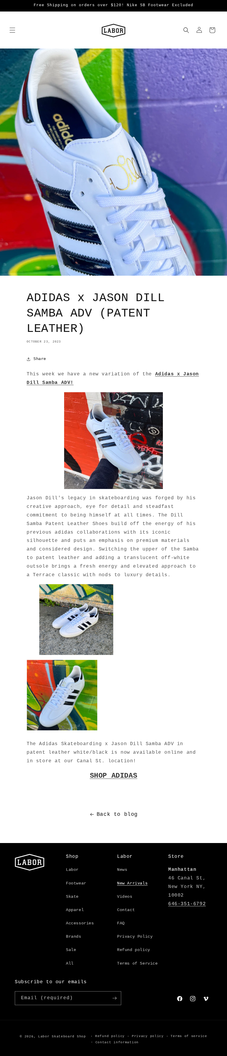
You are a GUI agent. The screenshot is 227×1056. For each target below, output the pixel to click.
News (122, 869)
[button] (12, 30)
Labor (72, 869)
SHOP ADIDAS (113, 776)
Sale (71, 949)
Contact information (117, 1042)
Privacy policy (148, 1036)
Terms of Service (137, 963)
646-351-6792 (187, 904)
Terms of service (189, 1036)
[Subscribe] (114, 998)
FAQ (121, 923)
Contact (126, 910)
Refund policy (133, 949)
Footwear (76, 883)
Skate (72, 896)
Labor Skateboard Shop (62, 1036)
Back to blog (117, 814)
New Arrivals (132, 883)
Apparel (75, 910)
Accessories (80, 923)
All (70, 963)
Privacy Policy (135, 936)
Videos (124, 896)
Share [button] (39, 358)
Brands (73, 936)
